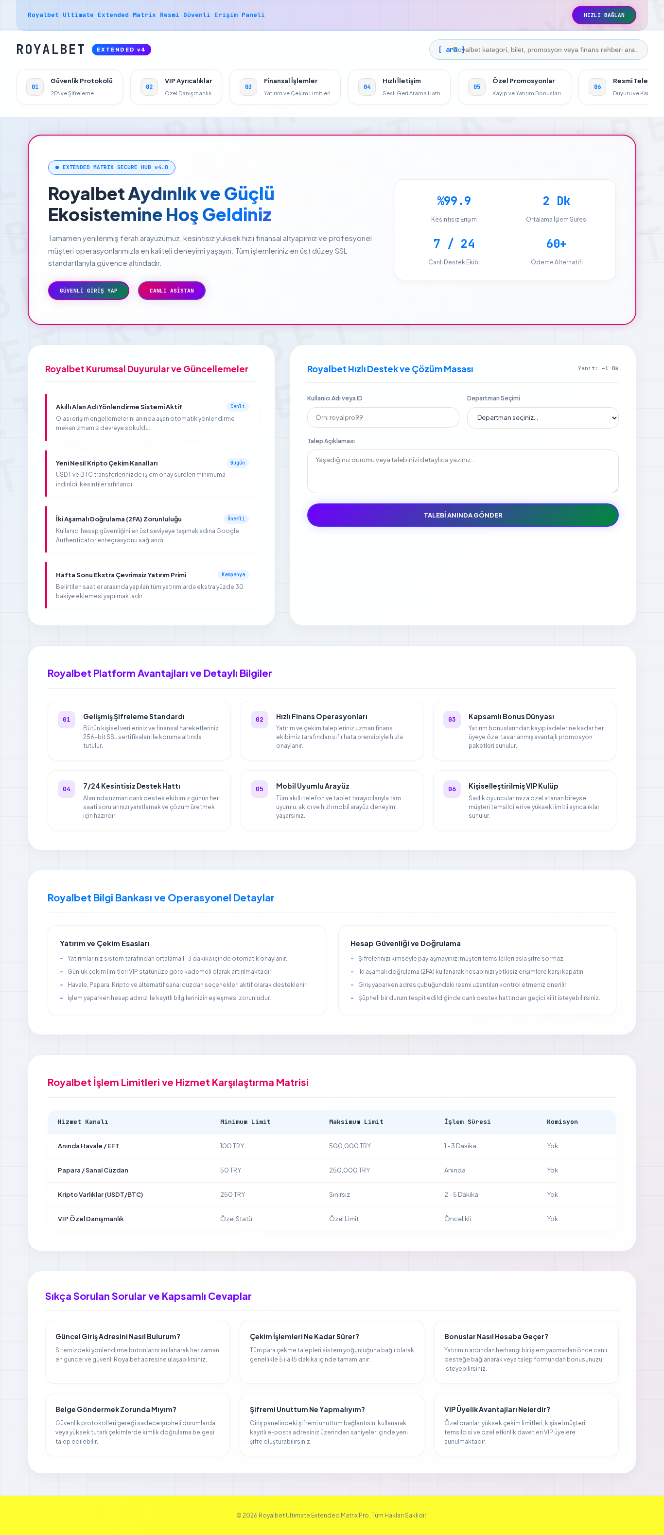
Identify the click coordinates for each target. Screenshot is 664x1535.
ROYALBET (81, 49)
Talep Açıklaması (331, 441)
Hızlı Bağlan (604, 15)
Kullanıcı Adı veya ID (335, 398)
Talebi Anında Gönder (463, 515)
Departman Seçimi (493, 398)
